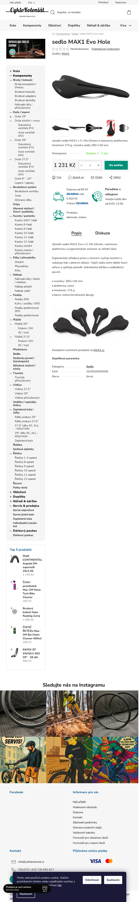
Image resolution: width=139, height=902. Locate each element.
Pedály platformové (27, 315)
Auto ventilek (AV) (26, 134)
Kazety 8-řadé (23, 224)
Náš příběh (15, 2)
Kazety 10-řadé (24, 233)
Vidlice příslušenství (27, 398)
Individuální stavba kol (25, 524)
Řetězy (17, 453)
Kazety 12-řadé (24, 242)
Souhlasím (113, 880)
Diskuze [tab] (102, 233)
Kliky (18, 270)
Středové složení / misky (24, 367)
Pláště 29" (21, 324)
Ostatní (19, 262)
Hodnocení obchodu (85, 807)
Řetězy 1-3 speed (26, 458)
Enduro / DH (25, 328)
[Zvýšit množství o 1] (98, 165)
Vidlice (17, 385)
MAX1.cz (98, 350)
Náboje (17, 275)
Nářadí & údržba (25, 501)
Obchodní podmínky (85, 822)
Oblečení (19, 492)
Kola (16, 71)
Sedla (16, 354)
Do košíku (116, 165)
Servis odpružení (23, 510)
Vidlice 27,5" (23, 389)
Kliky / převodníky (24, 257)
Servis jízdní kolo (23, 514)
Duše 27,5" (22, 159)
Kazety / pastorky (24, 216)
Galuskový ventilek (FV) (26, 126)
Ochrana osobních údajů (87, 827)
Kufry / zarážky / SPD (27, 303)
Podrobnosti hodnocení (106, 49)
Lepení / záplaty (24, 183)
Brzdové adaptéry (25, 96)
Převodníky (21, 266)
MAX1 (66, 54)
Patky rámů (20, 487)
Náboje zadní (22, 291)
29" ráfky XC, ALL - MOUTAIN (26, 434)
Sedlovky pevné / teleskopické (23, 359)
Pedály (17, 295)
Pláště (17, 320)
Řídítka (17, 445)
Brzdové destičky (25, 100)
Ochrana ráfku (23, 200)
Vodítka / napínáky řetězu (24, 403)
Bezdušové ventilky (26, 191)
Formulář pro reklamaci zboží (90, 838)
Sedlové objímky (23, 449)
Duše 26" (20, 140)
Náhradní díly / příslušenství (23, 106)
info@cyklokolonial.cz (31, 862)
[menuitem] (12, 25)
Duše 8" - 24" (23, 179)
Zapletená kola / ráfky (23, 411)
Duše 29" (20, 116)
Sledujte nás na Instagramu (74, 685)
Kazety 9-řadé (23, 229)
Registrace (120, 2)
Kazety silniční (23, 246)
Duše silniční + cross (27, 121)
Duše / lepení (21, 112)
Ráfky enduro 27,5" (26, 421)
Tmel (18, 196)
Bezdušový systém (24, 187)
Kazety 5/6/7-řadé (26, 220)
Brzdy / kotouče (23, 80)
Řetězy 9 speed (24, 466)
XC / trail (23, 332)
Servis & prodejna (26, 506)
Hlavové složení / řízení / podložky (23, 210)
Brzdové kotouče (25, 92)
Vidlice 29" (21, 393)
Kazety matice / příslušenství (24, 251)
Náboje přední (23, 286)
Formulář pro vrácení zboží (89, 843)
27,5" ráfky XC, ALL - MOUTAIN (27, 427)
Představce (20, 349)
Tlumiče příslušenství (23, 379)
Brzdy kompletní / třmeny (25, 85)
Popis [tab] (76, 233)
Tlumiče (18, 373)
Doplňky (19, 497)
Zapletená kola (24, 441)
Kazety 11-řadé (24, 237)
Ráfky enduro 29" (25, 417)
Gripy (16, 204)
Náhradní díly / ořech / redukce (27, 280)
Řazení (17, 483)
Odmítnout (92, 880)
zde (59, 885)
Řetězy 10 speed (25, 470)
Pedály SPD (22, 299)
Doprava (78, 812)
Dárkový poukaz (25, 531)
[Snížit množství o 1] (81, 165)
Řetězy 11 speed (25, 475)
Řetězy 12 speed (25, 479)
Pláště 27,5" (22, 337)
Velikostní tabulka (84, 833)
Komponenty (22, 76)
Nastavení (26, 894)
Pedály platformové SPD (27, 309)
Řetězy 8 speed (24, 462)
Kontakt (77, 817)
